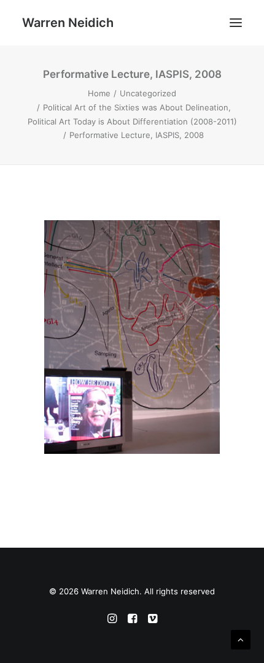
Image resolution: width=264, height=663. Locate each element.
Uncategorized (148, 93)
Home (99, 93)
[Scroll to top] (240, 639)
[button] (236, 22)
